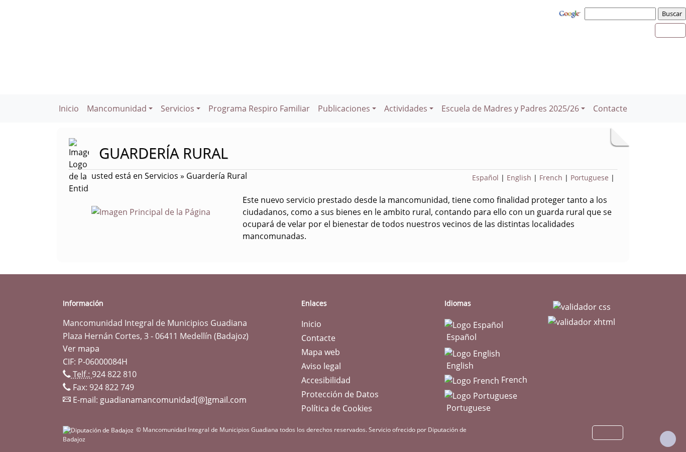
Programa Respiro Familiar (259, 108)
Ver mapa (81, 348)
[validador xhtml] (581, 320)
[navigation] (621, 13)
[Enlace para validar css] (582, 306)
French (550, 177)
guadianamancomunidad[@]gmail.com (173, 399)
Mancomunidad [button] (117, 108)
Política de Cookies (336, 408)
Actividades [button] (405, 108)
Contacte (610, 108)
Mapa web (320, 352)
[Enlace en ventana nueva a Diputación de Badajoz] (99, 429)
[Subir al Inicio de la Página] (668, 439)
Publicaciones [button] (344, 108)
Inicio (69, 108)
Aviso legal (321, 366)
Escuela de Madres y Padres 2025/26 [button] (510, 108)
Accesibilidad (326, 380)
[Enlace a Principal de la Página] (167, 210)
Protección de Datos (340, 394)
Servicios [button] (177, 108)
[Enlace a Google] (571, 13)
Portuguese (589, 177)
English (519, 177)
